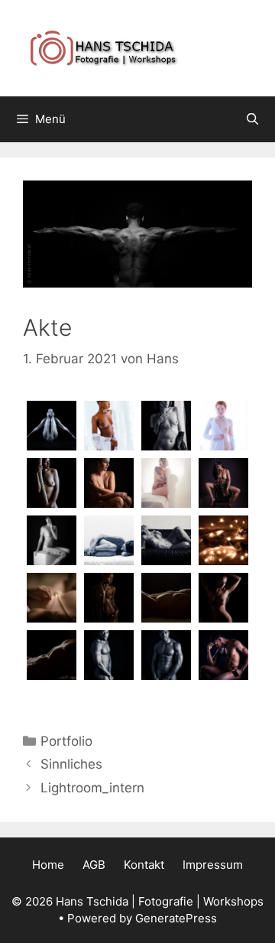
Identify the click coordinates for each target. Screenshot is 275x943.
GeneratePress (176, 918)
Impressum (213, 864)
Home (48, 864)
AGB (93, 864)
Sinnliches (71, 764)
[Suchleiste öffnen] (252, 119)
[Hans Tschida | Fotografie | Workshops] (137, 47)
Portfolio (66, 741)
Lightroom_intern (92, 787)
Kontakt (144, 864)
